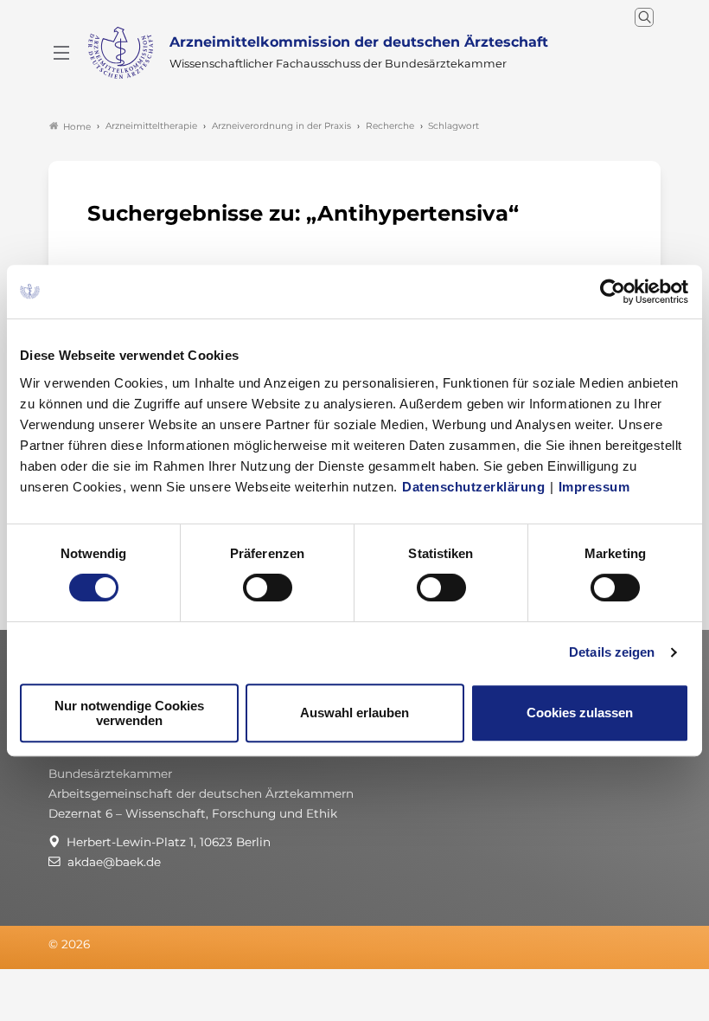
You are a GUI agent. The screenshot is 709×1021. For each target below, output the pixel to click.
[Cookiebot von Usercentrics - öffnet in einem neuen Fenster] (613, 291)
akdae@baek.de (114, 862)
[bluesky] (616, 945)
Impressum (594, 486)
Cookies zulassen (580, 712)
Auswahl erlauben (354, 712)
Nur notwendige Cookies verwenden (129, 713)
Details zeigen (612, 652)
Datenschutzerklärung (473, 486)
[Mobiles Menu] (61, 53)
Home (77, 126)
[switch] (267, 587)
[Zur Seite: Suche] (644, 17)
